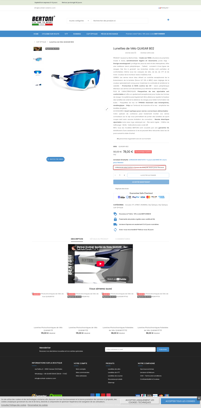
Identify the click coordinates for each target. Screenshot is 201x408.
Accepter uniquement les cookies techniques (140, 401)
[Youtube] (103, 395)
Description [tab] (77, 239)
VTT (133, 205)
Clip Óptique (152, 205)
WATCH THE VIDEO (56, 159)
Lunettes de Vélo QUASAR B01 (152, 327)
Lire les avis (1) (130, 53)
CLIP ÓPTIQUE (118, 208)
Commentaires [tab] (122, 239)
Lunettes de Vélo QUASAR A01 (117, 327)
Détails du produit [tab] (99, 239)
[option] (78, 80)
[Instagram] (108, 395)
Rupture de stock (45, 324)
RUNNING (144, 205)
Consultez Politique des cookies (13, 405)
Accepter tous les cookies (180, 401)
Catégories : (118, 205)
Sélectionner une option (114, 324)
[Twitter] (98, 395)
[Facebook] (92, 395)
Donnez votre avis (147, 53)
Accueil (128, 205)
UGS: (115, 146)
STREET (137, 205)
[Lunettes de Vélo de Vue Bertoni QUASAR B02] (78, 80)
